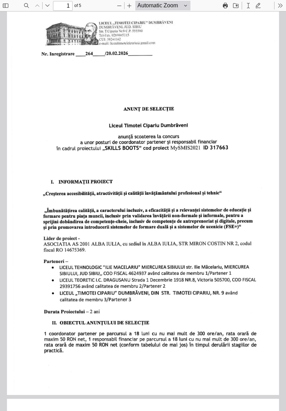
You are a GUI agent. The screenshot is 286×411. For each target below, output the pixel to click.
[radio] (248, 5)
